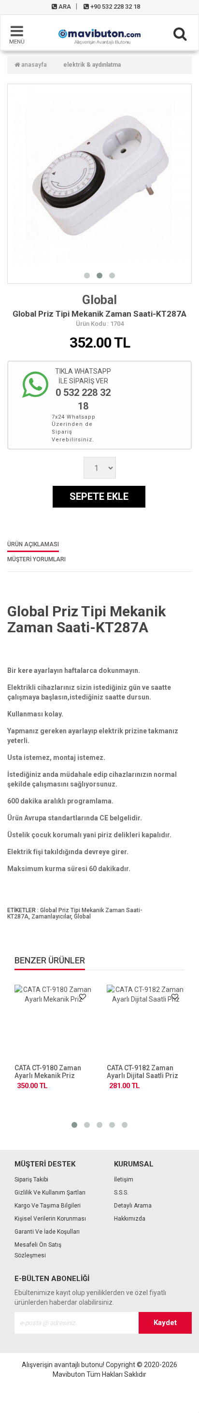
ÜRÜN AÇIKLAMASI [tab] (33, 544)
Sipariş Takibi (31, 1179)
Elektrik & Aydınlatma (92, 64)
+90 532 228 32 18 (114, 6)
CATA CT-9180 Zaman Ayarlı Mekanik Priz (47, 1071)
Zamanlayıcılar (51, 916)
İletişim (123, 1179)
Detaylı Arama (133, 1205)
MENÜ (17, 42)
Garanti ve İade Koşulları (47, 1231)
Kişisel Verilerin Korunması (50, 1218)
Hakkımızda (129, 1218)
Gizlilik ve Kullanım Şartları (49, 1192)
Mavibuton (69, 1374)
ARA (64, 6)
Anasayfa (33, 64)
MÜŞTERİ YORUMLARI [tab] (36, 559)
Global (99, 300)
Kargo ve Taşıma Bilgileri (47, 1205)
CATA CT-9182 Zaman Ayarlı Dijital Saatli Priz (142, 1071)
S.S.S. (121, 1192)
